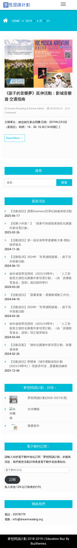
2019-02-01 (56, 108)
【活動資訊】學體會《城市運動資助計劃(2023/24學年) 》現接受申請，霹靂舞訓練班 (38, 364)
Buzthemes (38, 543)
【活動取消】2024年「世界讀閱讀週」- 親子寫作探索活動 (40, 259)
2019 (29, 21)
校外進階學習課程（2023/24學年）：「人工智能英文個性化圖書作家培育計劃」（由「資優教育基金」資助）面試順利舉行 (40, 278)
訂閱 (12, 480)
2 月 (39, 21)
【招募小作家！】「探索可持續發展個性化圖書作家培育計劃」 (40, 226)
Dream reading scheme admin (26, 108)
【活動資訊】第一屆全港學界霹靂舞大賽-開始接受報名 (39, 243)
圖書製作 (33, 426)
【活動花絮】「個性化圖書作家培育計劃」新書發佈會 (40, 347)
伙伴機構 (33, 409)
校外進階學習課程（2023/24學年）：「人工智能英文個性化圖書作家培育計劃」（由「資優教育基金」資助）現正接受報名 (40, 328)
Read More (13, 138)
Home (16, 21)
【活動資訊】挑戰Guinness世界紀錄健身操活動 (40, 211)
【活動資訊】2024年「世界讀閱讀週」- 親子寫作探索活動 (40, 309)
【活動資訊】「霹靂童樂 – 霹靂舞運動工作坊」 (40, 295)
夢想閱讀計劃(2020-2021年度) (47, 398)
